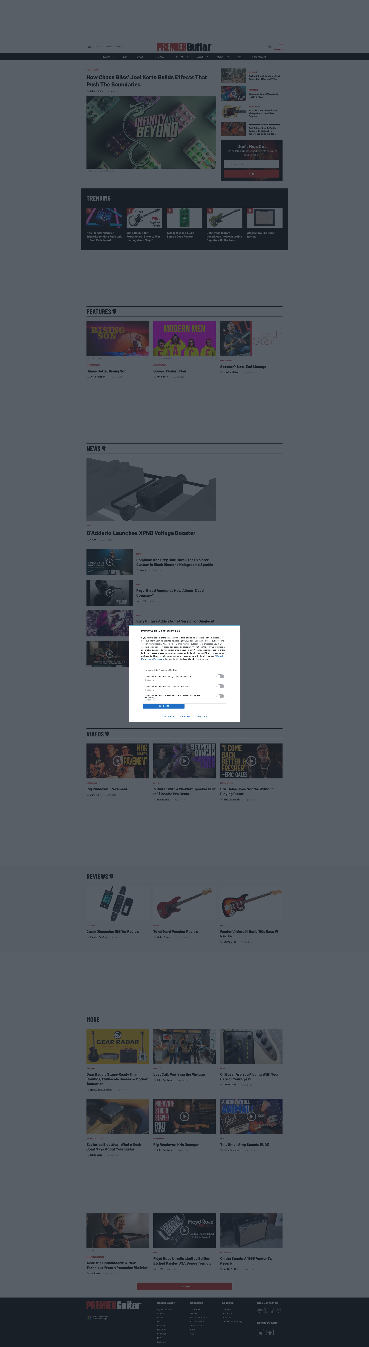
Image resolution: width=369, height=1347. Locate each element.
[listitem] (184, 670)
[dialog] (184, 673)
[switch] (220, 676)
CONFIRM (163, 706)
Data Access (184, 716)
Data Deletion (168, 716)
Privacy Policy (201, 716)
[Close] (234, 631)
